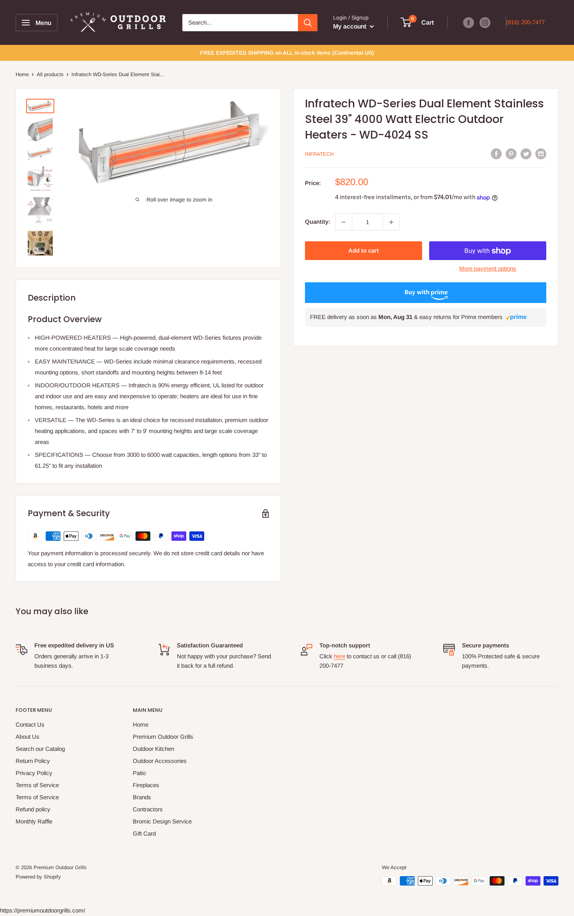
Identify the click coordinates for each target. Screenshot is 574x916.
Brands (142, 797)
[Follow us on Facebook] (468, 22)
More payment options (487, 269)
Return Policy (33, 760)
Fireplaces (146, 785)
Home (22, 74)
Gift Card (144, 833)
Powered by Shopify (38, 877)
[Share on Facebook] (496, 153)
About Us (27, 736)
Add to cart (363, 251)
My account (350, 26)
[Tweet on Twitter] (526, 153)
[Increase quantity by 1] (391, 222)
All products (50, 74)
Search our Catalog (40, 748)
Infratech (319, 154)
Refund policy (33, 809)
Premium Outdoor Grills (163, 736)
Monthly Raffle (34, 821)
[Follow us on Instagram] (485, 22)
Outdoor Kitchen (153, 748)
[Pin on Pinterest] (511, 153)
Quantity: (317, 222)
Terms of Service (37, 785)
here (339, 656)
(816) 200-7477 (525, 22)
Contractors (148, 809)
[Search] (307, 22)
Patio (139, 773)
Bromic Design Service (162, 821)
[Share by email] (540, 153)
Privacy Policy (34, 773)
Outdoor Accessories (160, 760)
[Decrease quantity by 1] (343, 222)
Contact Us (30, 724)
